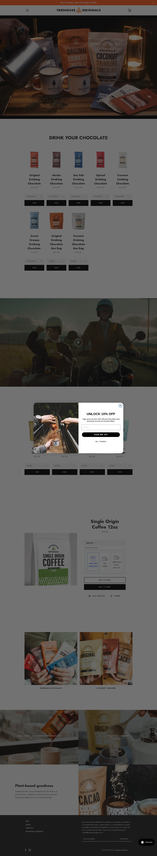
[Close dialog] (120, 405)
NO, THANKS (101, 441)
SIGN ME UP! (101, 435)
